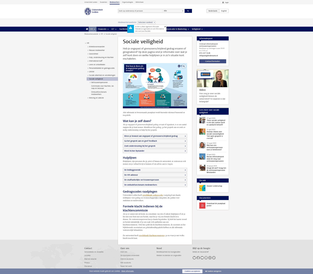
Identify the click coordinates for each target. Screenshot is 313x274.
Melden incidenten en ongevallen (168, 255)
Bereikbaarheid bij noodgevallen (168, 252)
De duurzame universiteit (129, 255)
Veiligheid (196, 29)
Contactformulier (212, 61)
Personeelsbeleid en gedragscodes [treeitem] (102, 68)
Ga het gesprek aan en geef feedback (140, 141)
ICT (113, 29)
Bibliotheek (140, 2)
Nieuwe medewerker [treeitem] (97, 50)
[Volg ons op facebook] (198, 257)
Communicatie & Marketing (175, 29)
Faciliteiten (124, 29)
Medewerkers (115, 2)
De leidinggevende (132, 170)
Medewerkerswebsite (91, 34)
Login (227, 2)
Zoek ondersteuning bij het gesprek (139, 146)
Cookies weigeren (214, 271)
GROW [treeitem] (91, 72)
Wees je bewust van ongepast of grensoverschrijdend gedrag (151, 136)
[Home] (86, 29)
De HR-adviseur (131, 175)
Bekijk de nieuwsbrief (201, 252)
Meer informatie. (127, 271)
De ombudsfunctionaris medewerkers (140, 185)
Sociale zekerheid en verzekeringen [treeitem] (102, 75)
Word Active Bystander (134, 151)
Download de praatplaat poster (216, 204)
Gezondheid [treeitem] (93, 54)
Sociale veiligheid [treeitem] (96, 79)
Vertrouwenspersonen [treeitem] (99, 82)
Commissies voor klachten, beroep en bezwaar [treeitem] (102, 87)
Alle (165, 11)
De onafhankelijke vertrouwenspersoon (141, 180)
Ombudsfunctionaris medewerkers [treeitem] (98, 93)
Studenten (103, 2)
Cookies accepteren (192, 271)
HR (91, 29)
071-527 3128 (204, 53)
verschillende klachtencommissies (152, 235)
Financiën (102, 29)
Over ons (123, 252)
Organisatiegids (127, 2)
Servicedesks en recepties (93, 252)
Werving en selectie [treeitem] (96, 98)
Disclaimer (88, 266)
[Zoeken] (188, 11)
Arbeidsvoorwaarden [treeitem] (97, 46)
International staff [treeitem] (95, 61)
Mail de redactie (90, 259)
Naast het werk (126, 266)
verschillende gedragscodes (152, 195)
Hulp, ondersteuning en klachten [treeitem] (101, 57)
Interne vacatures (127, 259)
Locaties (87, 255)
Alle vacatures (125, 263)
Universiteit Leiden (90, 2)
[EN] (224, 11)
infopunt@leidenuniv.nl (208, 56)
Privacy (87, 263)
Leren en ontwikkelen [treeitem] (97, 64)
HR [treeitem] (88, 43)
